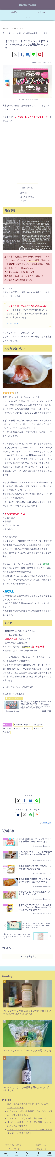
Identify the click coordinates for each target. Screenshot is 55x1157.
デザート (29, 728)
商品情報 (24, 193)
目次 (24, 187)
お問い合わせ (40, 1149)
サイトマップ (14, 1149)
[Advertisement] (27, 153)
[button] (49, 639)
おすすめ (39, 725)
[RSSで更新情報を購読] (37, 814)
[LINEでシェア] (33, 54)
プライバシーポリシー (14, 1145)
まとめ (23, 201)
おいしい (29, 725)
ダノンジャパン (11, 323)
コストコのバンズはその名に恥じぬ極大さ (26, 1118)
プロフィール (40, 1145)
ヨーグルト (39, 728)
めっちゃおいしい (27, 197)
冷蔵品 (7, 732)
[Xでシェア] (15, 54)
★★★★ (19, 725)
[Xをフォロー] (24, 814)
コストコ (8, 725)
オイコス (8, 728)
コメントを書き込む (27, 956)
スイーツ (18, 728)
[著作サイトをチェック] (18, 814)
